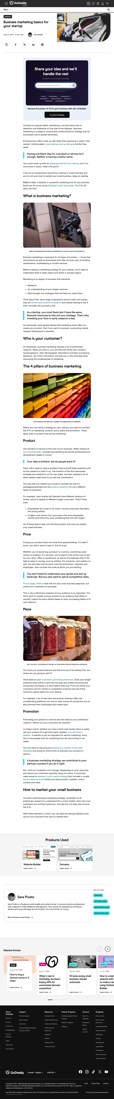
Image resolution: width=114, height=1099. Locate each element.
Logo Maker (99, 1046)
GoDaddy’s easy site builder (61, 185)
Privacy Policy (95, 1083)
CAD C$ (50, 1072)
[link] (15, 45)
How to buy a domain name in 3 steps (19, 977)
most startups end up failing (58, 144)
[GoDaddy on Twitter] (100, 1073)
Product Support (24, 1016)
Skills (73, 964)
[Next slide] (107, 949)
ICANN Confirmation (51, 1020)
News (42, 964)
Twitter (66, 909)
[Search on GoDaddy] (108, 9)
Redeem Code (49, 1042)
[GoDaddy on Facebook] (80, 1073)
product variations (60, 487)
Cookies (105, 1083)
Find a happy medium (33, 583)
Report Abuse (23, 1020)
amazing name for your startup (64, 163)
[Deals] (93, 3)
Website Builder (101, 913)
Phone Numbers (101, 1058)
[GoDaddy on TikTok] (93, 1073)
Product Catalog (50, 1046)
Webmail (47, 1034)
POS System (99, 1050)
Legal (7, 1041)
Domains (98, 895)
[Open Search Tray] (89, 3)
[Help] (98, 3)
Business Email (100, 1030)
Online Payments (101, 1054)
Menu (6, 9)
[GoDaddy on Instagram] (87, 1073)
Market (8, 17)
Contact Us (9, 1026)
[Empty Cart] (107, 3)
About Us (8, 1018)
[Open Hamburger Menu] (5, 3)
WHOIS (47, 1038)
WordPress (99, 1034)
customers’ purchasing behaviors (57, 679)
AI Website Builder (101, 1026)
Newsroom (9, 1045)
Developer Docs (50, 1016)
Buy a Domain (100, 1016)
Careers (8, 1022)
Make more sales (102, 907)
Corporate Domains (51, 1024)
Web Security (100, 1042)
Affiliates (64, 1026)
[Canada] (17, 3)
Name (13, 965)
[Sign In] (103, 3)
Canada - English (34, 1072)
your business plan (32, 452)
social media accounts (33, 779)
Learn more (14, 987)
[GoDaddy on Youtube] (106, 1073)
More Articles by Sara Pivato (19, 917)
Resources (22, 1024)
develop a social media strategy (52, 776)
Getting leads (101, 901)
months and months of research (46, 302)
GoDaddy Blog (10, 1030)
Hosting (98, 1038)
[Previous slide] (99, 949)
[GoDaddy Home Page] (15, 1072)
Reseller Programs (67, 1022)
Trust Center (10, 1049)
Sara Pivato (38, 35)
